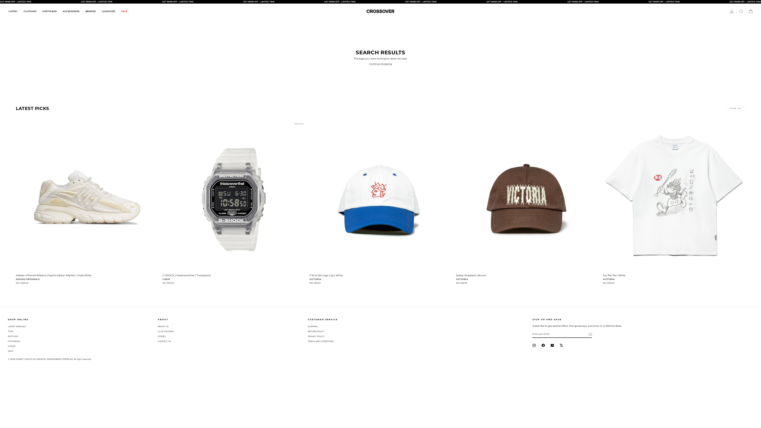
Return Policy (316, 331)
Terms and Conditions (321, 341)
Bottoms (13, 336)
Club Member (166, 331)
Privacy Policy (316, 336)
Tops (10, 331)
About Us (163, 326)
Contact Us (164, 341)
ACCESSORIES (71, 11)
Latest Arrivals (17, 326)
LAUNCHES (108, 11)
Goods (11, 346)
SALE (124, 11)
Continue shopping (380, 63)
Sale (10, 351)
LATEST (13, 11)
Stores (162, 336)
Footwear (14, 341)
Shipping (313, 326)
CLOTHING (30, 11)
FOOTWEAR (49, 11)
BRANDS (91, 11)
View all (735, 108)
